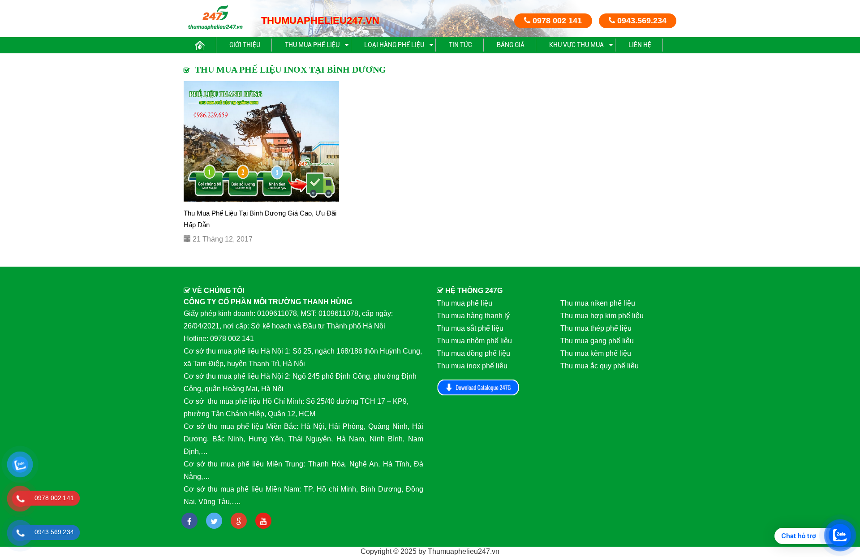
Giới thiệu (244, 44)
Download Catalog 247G (478, 387)
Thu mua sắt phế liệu (470, 328)
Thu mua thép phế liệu (596, 328)
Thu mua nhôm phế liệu (474, 341)
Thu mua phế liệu (312, 44)
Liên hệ (639, 44)
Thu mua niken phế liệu (597, 303)
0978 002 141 (556, 20)
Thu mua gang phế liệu (597, 341)
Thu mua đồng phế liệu (473, 353)
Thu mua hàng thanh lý (473, 316)
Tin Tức (460, 44)
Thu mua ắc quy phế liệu (599, 366)
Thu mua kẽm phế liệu (595, 353)
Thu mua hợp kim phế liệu (602, 316)
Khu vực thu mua (576, 44)
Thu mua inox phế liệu (472, 366)
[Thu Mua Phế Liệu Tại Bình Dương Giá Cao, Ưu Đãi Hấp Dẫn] (261, 141)
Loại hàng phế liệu (394, 44)
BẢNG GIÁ (511, 44)
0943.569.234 (640, 20)
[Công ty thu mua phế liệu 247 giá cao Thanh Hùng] (215, 17)
